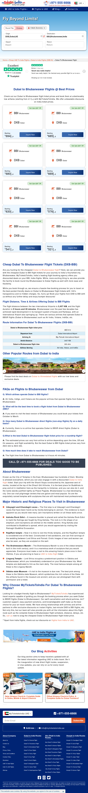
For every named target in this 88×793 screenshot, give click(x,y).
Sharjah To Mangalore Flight (74, 747)
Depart (8, 42)
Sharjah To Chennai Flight (73, 767)
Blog (57, 9)
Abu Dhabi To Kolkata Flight (52, 742)
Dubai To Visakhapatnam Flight (32, 770)
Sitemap (5, 770)
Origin (8, 33)
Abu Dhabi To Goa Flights (52, 769)
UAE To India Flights (8, 763)
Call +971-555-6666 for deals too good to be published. (44, 463)
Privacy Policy (7, 750)
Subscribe (78, 720)
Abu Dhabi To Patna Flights (52, 772)
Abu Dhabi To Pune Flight (52, 762)
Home (5, 60)
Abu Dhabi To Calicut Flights (53, 755)
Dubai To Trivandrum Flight (31, 743)
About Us (5, 740)
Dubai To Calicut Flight (30, 767)
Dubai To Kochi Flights (30, 760)
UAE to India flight (49, 554)
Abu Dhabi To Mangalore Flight (53, 749)
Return (49, 42)
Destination (51, 33)
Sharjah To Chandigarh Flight (74, 740)
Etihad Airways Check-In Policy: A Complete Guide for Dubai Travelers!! (63, 697)
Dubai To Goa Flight (29, 757)
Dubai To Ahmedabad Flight (31, 747)
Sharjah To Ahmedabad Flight (74, 763)
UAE (81, 3)
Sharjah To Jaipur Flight (72, 757)
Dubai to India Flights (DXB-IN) (42, 60)
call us (9, 615)
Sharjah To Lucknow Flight (73, 750)
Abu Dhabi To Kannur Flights (53, 745)
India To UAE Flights (8, 767)
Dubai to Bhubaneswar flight (46, 270)
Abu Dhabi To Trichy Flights (52, 765)
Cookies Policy (7, 757)
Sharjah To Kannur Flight (73, 770)
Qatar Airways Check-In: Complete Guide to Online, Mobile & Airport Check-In (22, 697)
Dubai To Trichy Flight (30, 753)
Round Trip (10, 28)
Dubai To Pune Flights (30, 750)
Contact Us (72, 9)
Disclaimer (6, 760)
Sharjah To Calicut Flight (73, 760)
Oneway (19, 28)
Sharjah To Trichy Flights (73, 753)
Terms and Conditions (9, 753)
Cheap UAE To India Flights (19, 60)
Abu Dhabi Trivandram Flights (53, 752)
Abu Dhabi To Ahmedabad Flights (54, 759)
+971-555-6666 (59, 2)
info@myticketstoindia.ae (52, 728)
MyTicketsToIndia (60, 593)
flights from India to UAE (63, 620)
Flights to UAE (41, 9)
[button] (3, 704)
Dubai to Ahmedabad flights (45, 376)
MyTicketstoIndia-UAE (19, 713)
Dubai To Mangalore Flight (31, 763)
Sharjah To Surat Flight (72, 743)
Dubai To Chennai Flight (30, 740)
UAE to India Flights (16, 9)
